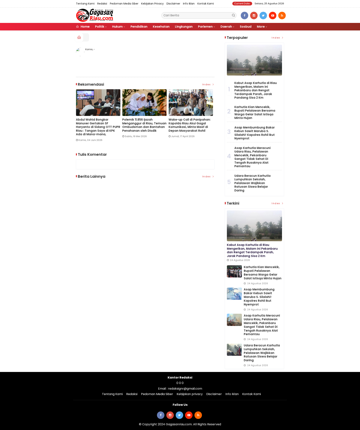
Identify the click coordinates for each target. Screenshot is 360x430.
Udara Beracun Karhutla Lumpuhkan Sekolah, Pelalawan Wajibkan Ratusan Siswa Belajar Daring (252, 183)
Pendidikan (138, 26)
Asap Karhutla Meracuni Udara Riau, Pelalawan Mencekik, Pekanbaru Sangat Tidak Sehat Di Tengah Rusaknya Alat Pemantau (252, 157)
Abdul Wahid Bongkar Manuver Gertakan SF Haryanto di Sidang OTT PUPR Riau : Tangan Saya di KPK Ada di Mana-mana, (98, 127)
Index (207, 84)
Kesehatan (161, 26)
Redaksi (102, 3)
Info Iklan (189, 3)
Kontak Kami (205, 3)
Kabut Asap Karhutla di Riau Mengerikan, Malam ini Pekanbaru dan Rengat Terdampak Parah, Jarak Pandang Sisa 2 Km (255, 90)
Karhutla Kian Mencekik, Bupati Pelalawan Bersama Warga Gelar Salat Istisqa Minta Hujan (254, 112)
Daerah (226, 26)
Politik (99, 26)
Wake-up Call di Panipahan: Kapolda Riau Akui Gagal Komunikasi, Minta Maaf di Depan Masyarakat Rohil (190, 125)
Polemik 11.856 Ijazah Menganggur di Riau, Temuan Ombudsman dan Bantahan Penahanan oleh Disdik (144, 125)
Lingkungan (184, 26)
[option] (99, 116)
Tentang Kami (85, 3)
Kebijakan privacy (152, 3)
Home (85, 26)
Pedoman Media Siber (124, 3)
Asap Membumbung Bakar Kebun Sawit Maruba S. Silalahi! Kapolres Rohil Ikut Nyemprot (254, 133)
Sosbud (245, 26)
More (261, 26)
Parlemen (205, 26)
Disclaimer (173, 3)
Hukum (117, 26)
